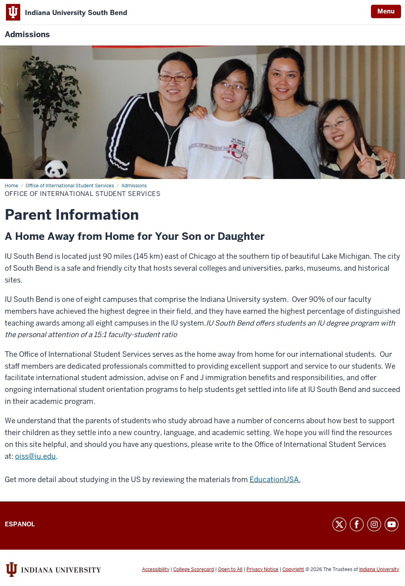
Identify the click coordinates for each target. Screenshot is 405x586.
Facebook (357, 524)
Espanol (20, 524)
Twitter (339, 524)
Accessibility (155, 569)
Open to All (230, 569)
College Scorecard (193, 569)
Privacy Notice (262, 569)
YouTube (391, 524)
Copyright (293, 569)
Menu (386, 11)
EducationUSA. (275, 479)
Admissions (27, 34)
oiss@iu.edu (35, 456)
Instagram (374, 524)
